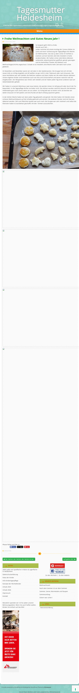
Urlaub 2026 (7, 590)
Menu (39, 31)
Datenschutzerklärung (10, 574)
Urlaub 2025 (7, 587)
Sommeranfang (45, 594)
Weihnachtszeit (45, 585)
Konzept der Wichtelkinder (12, 584)
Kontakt (5, 596)
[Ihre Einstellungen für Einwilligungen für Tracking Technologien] (75, 689)
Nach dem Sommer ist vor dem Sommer (53, 588)
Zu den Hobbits (64, 575)
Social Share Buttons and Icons (29, 692)
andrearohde (7, 550)
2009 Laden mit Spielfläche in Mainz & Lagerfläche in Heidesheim (20, 570)
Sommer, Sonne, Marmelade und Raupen (54, 591)
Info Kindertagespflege (10, 581)
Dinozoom (47, 687)
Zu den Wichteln (51, 575)
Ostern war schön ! (46, 598)
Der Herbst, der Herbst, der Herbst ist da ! (19, 559)
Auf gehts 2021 (68, 559)
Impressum (6, 593)
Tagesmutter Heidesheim (41, 13)
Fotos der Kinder (8, 578)
